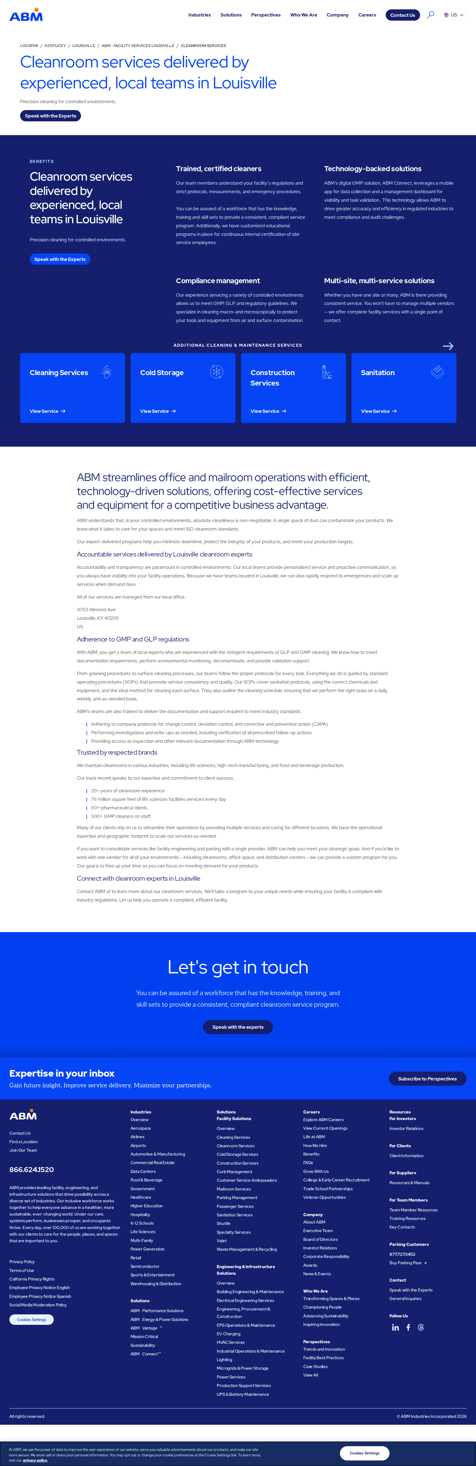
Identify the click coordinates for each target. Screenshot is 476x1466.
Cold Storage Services (237, 1154)
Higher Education (147, 1206)
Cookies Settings (31, 1319)
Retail (136, 1258)
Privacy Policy (22, 1262)
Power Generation (148, 1249)
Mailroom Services (234, 1189)
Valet (221, 1241)
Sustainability (143, 1345)
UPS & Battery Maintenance (243, 1394)
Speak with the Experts (411, 1290)
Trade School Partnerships (328, 1189)
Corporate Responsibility (326, 1256)
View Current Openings (325, 1128)
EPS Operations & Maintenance (246, 1325)
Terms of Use (21, 1270)
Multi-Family (142, 1240)
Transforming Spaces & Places (331, 1298)
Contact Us (402, 15)
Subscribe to (427, 1078)
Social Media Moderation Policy (38, 1305)
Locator (29, 45)
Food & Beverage (147, 1180)
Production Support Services (244, 1385)
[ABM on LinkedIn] (395, 1327)
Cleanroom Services (235, 1146)
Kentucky (55, 45)
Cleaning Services (233, 1137)
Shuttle (224, 1223)
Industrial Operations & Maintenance (251, 1351)
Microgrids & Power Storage (243, 1368)
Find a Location (23, 1142)
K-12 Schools (142, 1223)
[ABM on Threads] (420, 1327)
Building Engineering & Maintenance (250, 1292)
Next (448, 346)
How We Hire (315, 1145)
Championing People (322, 1307)
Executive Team (318, 1230)
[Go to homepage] (26, 15)
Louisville (83, 45)
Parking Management (237, 1197)
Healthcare (141, 1197)
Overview (139, 1120)
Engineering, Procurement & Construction (243, 1312)
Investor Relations (320, 1248)
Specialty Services (233, 1232)
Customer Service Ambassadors (247, 1180)
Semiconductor (145, 1266)
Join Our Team (23, 1150)
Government (143, 1189)
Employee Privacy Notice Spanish (40, 1296)
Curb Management (234, 1172)
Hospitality (140, 1214)
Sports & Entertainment (153, 1275)
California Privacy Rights (31, 1279)
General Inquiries (405, 1298)
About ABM (314, 1222)
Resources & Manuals (409, 1183)
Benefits (311, 1154)
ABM (157, 1311)
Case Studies (315, 1366)
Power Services (231, 1377)
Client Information (406, 1156)
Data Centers (143, 1171)
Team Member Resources (413, 1210)
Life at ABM (314, 1137)
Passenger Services (235, 1206)
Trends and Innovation (324, 1349)
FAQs (308, 1162)
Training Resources (407, 1218)
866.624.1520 (31, 1169)
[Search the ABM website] (431, 15)
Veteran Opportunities (324, 1197)
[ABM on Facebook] (408, 1327)
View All (310, 1375)
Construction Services (237, 1163)
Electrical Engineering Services (245, 1300)
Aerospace (141, 1128)
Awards (310, 1265)
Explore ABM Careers (323, 1120)
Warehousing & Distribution (156, 1284)
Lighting (224, 1360)
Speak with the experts (238, 1027)
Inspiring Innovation (321, 1324)
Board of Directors (320, 1239)
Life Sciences (143, 1232)
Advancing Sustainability (325, 1316)
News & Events (317, 1274)
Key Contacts (402, 1227)
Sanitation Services (234, 1215)
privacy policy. (35, 1460)
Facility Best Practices (323, 1358)
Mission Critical (144, 1336)
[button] (200, 15)
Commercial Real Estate (153, 1162)
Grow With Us (316, 1171)
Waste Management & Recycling (247, 1249)
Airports (138, 1145)
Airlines (137, 1137)
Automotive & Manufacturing (158, 1154)
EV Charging (228, 1334)
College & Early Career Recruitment (336, 1180)
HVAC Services (231, 1342)
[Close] (467, 1453)
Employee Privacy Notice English (39, 1287)
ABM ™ (147, 1328)
